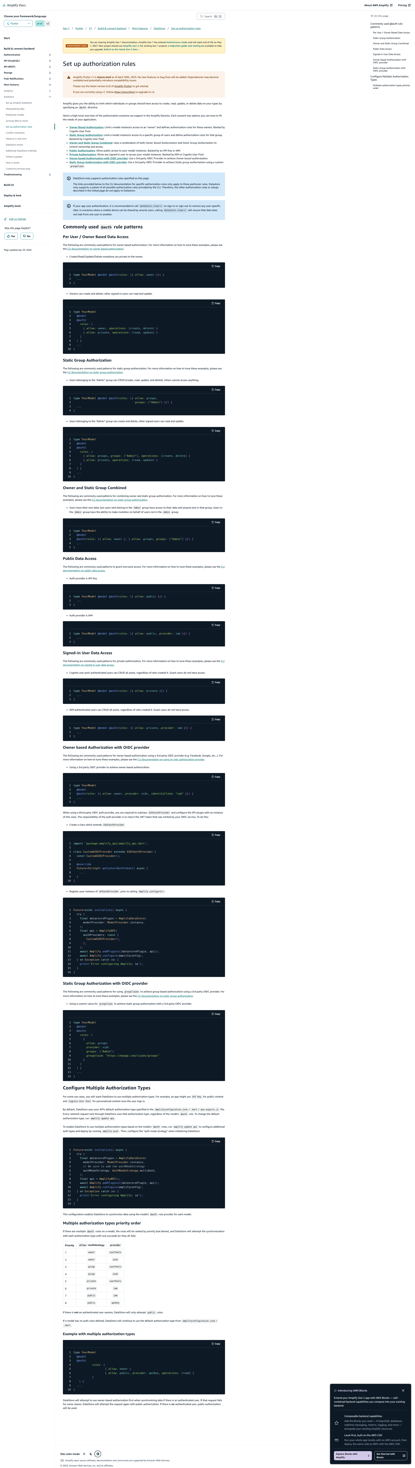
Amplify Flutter (123, 86)
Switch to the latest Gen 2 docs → (122, 49)
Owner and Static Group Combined (94, 487)
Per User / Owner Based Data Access (96, 236)
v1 (41, 23)
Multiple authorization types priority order (102, 1223)
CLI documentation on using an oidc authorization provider (170, 759)
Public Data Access (79, 558)
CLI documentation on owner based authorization (95, 248)
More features (140, 28)
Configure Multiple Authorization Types (106, 1088)
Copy (218, 267)
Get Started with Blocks (386, 1455)
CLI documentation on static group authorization (95, 372)
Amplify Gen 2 (131, 45)
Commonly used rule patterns (103, 227)
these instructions (124, 92)
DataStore (159, 28)
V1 (90, 28)
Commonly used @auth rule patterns (386, 25)
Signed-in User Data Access (87, 652)
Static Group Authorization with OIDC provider (105, 983)
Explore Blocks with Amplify (346, 1455)
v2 (47, 23)
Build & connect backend (112, 28)
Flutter (14, 23)
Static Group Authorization (87, 360)
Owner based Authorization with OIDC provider (106, 747)
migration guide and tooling (185, 45)
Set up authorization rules (186, 28)
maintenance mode (177, 42)
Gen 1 (66, 28)
